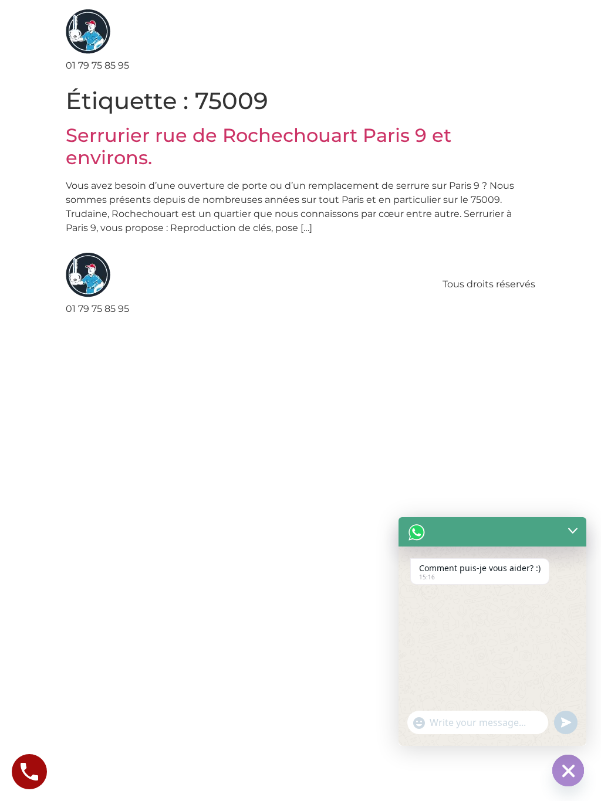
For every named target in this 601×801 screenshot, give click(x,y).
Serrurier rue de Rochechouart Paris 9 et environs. (258, 146)
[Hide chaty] (568, 770)
